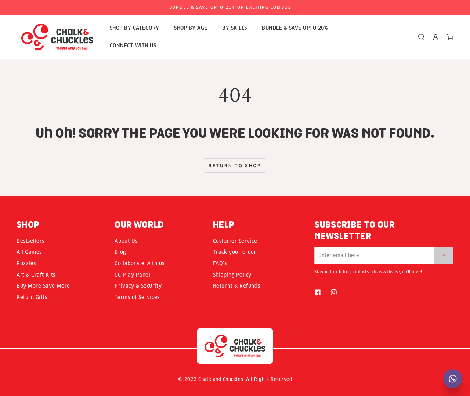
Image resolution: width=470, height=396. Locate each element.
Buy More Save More (43, 285)
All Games (29, 252)
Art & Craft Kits (36, 274)
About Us (126, 241)
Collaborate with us (139, 263)
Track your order (235, 252)
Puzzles (26, 263)
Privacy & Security (138, 285)
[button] (421, 37)
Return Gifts (32, 297)
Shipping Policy (232, 274)
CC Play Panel (132, 274)
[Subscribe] (443, 255)
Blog (120, 252)
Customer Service (235, 241)
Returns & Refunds (236, 285)
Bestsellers (30, 241)
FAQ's (220, 263)
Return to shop (235, 165)
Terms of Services (137, 297)
